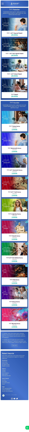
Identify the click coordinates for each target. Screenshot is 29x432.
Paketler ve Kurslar (6, 366)
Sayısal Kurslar (5, 363)
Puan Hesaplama (5, 373)
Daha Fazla (14, 345)
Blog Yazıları (4, 381)
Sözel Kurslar (4, 361)
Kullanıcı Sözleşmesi (6, 389)
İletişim (3, 384)
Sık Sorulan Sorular (6, 382)
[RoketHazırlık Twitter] (17, 398)
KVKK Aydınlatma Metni (7, 388)
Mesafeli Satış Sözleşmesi (7, 391)
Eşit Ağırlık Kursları (5, 364)
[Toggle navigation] (3, 3)
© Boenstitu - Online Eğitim (11, 394)
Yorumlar (4, 371)
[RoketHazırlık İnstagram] (12, 398)
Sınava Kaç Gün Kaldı (6, 375)
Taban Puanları (5, 374)
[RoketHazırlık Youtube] (14, 398)
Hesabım (4, 370)
